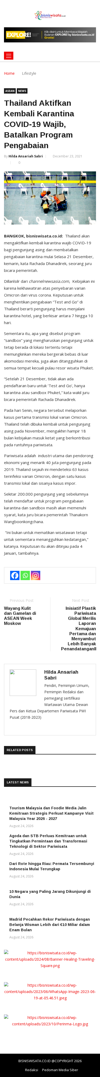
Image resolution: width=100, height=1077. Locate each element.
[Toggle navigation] (8, 56)
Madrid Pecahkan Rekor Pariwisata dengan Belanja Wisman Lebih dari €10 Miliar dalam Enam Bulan (49, 924)
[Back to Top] (91, 1073)
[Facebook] (14, 575)
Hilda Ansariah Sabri (26, 156)
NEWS (22, 91)
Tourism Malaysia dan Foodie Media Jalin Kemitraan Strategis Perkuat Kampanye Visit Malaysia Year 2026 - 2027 (51, 813)
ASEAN (9, 91)
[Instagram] (35, 575)
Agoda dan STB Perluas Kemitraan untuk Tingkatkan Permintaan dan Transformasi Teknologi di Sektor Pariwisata (48, 841)
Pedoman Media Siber (60, 1069)
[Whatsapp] (25, 575)
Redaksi (31, 1069)
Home (9, 73)
